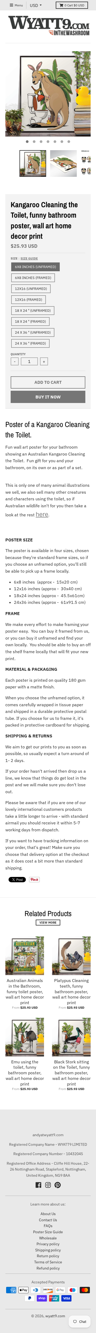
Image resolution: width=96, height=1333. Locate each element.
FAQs (48, 1225)
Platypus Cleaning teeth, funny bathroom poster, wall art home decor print (71, 991)
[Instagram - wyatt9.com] (48, 1185)
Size (24, 258)
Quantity (18, 354)
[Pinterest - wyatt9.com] (57, 1185)
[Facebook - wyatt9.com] (38, 1185)
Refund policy (48, 1268)
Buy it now (48, 397)
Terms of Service (48, 1262)
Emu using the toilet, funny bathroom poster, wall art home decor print (25, 1073)
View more (48, 922)
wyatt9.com (55, 1316)
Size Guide (29, 258)
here (42, 514)
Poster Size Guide (48, 1232)
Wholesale (48, 1238)
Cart (74, 5)
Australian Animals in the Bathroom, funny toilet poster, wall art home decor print (25, 991)
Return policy (48, 1256)
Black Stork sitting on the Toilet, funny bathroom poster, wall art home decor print (71, 1073)
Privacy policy (48, 1244)
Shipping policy (48, 1250)
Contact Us (48, 1220)
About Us (48, 1213)
